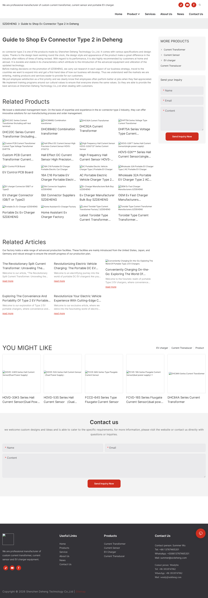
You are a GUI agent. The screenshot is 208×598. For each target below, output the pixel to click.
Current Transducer (181, 347)
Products (64, 547)
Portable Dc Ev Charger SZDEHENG (18, 215)
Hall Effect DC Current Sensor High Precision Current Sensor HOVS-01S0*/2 (56, 157)
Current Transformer (114, 543)
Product (199, 347)
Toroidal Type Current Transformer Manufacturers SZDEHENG (133, 217)
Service (63, 551)
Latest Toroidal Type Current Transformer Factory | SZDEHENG (94, 217)
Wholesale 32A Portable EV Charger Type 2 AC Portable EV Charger (134, 177)
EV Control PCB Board (17, 172)
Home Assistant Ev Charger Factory (54, 215)
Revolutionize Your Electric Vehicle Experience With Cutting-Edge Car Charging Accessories (77, 298)
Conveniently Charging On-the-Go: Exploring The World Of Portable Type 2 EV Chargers (127, 272)
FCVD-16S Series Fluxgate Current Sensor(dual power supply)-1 (145, 400)
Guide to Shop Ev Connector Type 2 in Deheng (50, 23)
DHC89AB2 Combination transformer (58, 131)
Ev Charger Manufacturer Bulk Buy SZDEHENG (97, 197)
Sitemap (81, 591)
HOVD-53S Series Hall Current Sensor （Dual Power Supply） (59, 400)
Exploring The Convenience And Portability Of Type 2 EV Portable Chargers (25, 298)
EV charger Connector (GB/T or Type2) (17, 197)
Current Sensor (112, 547)
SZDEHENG (9, 23)
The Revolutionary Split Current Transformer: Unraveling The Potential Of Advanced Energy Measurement (24, 266)
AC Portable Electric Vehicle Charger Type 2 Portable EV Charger (96, 177)
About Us (64, 556)
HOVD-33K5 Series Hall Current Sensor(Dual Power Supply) (21, 400)
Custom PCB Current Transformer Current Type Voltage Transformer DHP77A (16, 157)
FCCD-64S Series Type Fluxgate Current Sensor (102, 400)
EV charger (162, 347)
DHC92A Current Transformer (91, 128)
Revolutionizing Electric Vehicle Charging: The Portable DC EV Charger (75, 266)
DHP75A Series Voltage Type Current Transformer (134, 131)
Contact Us (65, 564)
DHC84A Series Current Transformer (184, 400)
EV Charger (110, 551)
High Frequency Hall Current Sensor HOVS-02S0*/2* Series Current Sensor (96, 157)
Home (62, 543)
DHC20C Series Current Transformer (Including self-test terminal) (18, 134)
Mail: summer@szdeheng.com (171, 557)
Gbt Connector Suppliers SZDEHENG (58, 197)
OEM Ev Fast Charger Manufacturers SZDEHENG (133, 197)
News (62, 560)
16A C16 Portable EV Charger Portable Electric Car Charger (58, 177)
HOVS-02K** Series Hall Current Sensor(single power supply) (134, 154)
